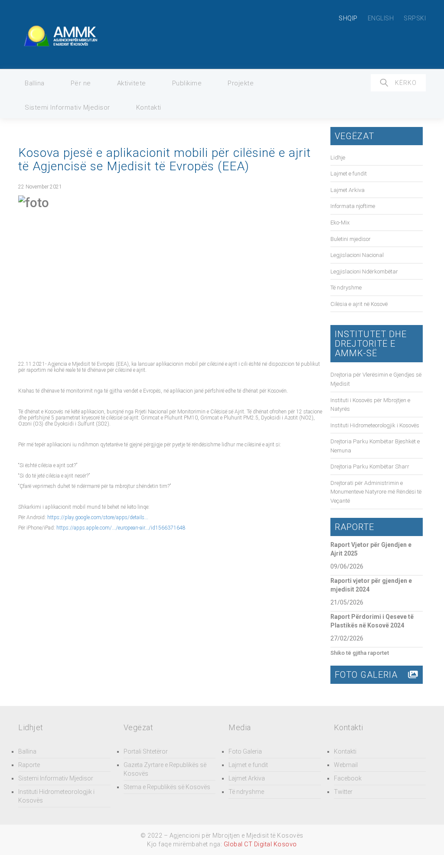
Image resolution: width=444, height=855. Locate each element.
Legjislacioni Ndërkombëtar (364, 271)
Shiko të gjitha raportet (359, 653)
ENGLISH (381, 18)
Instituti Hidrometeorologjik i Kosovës (374, 425)
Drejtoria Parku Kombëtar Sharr (369, 466)
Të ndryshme (346, 287)
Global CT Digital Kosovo (260, 844)
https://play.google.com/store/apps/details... (97, 517)
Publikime (187, 83)
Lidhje (337, 157)
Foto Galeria (245, 751)
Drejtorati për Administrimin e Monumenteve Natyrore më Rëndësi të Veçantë (375, 492)
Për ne (81, 83)
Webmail (346, 764)
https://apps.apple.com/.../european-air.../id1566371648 (121, 528)
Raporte (29, 764)
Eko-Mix (339, 222)
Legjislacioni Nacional (357, 255)
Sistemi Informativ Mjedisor (67, 107)
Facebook (348, 778)
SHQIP (348, 18)
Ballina (35, 83)
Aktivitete (131, 83)
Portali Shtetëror (146, 751)
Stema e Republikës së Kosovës (167, 786)
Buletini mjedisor (350, 239)
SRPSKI (415, 18)
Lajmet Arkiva (347, 190)
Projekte (241, 83)
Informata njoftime (352, 206)
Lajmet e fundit (348, 173)
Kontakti (148, 107)
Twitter (343, 791)
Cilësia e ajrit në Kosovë (359, 304)
